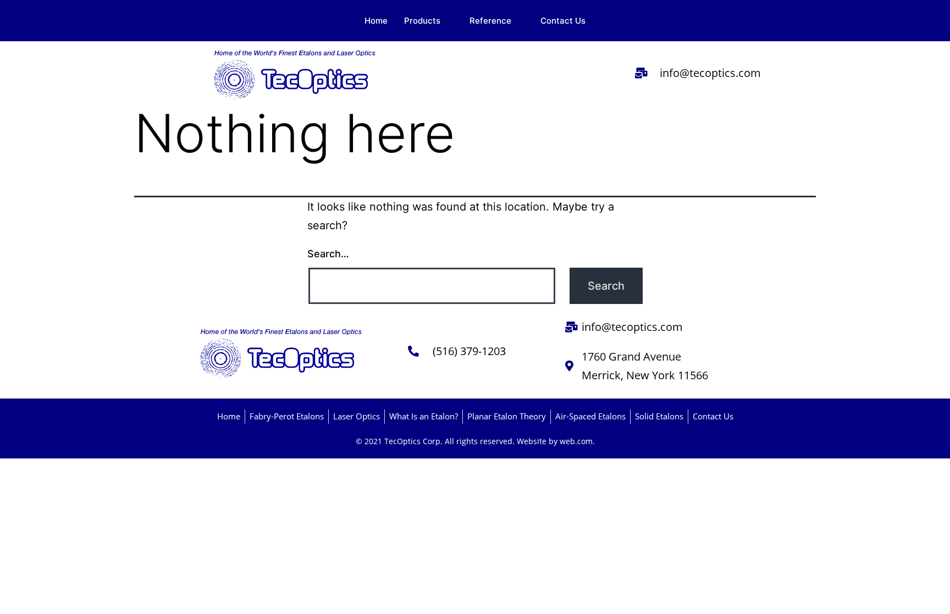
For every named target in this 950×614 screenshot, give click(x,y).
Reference (490, 20)
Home (376, 20)
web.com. (577, 441)
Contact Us (563, 20)
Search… (328, 253)
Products (422, 20)
